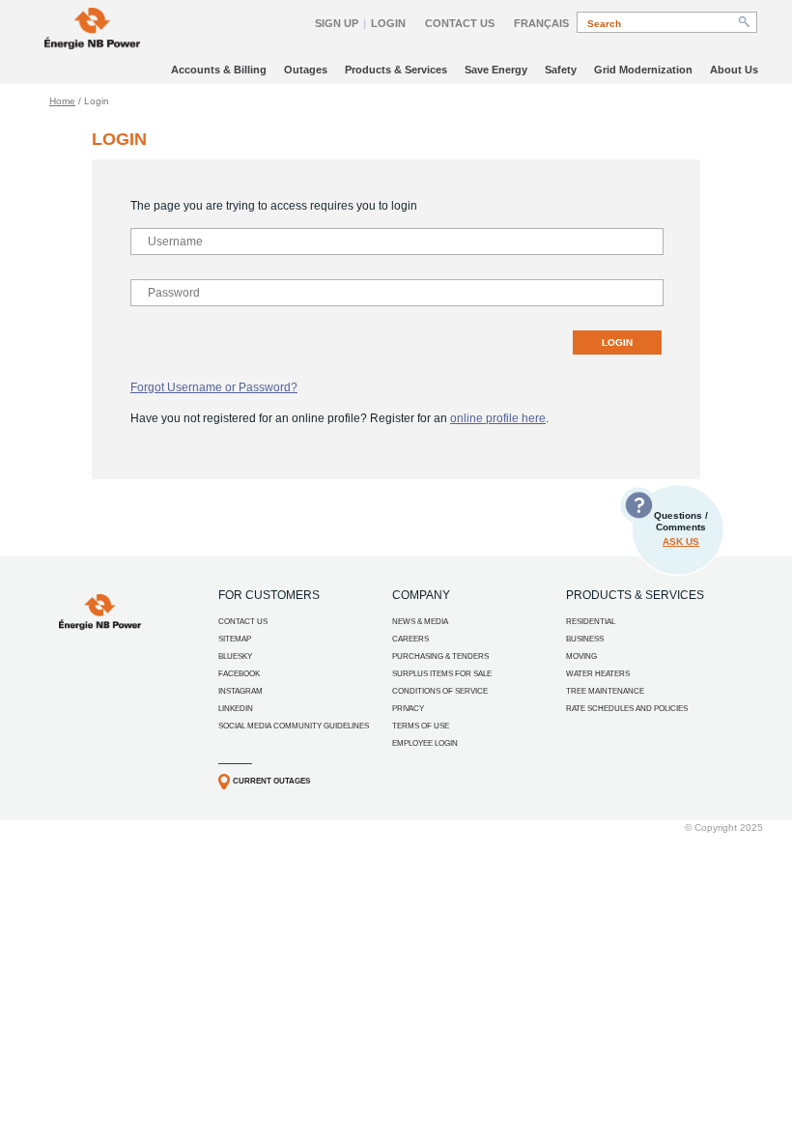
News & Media (420, 621)
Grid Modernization (643, 69)
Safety (561, 69)
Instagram (240, 691)
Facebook (239, 674)
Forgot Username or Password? (213, 387)
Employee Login (425, 743)
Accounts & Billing (219, 69)
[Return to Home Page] (100, 626)
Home (62, 101)
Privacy (408, 708)
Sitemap (234, 639)
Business (585, 639)
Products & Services (396, 69)
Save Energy (496, 69)
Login (388, 23)
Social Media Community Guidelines (293, 726)
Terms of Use (420, 726)
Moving (581, 656)
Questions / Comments (681, 528)
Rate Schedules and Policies (627, 708)
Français (541, 23)
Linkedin (235, 708)
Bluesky (235, 656)
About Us (734, 69)
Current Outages (271, 781)
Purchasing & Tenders (440, 656)
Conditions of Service (440, 691)
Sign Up (336, 23)
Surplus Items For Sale (442, 674)
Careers (410, 639)
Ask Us (681, 541)
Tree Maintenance (605, 691)
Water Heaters (598, 674)
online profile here (498, 418)
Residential (590, 621)
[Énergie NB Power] (92, 30)
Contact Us (460, 23)
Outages (305, 69)
